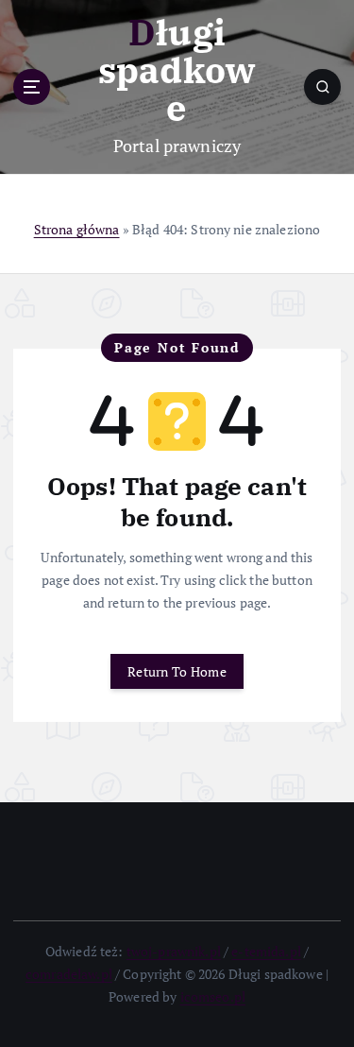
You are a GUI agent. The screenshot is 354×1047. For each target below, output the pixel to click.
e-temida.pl (266, 951)
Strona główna (77, 229)
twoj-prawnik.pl (173, 951)
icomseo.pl (212, 996)
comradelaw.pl (68, 974)
